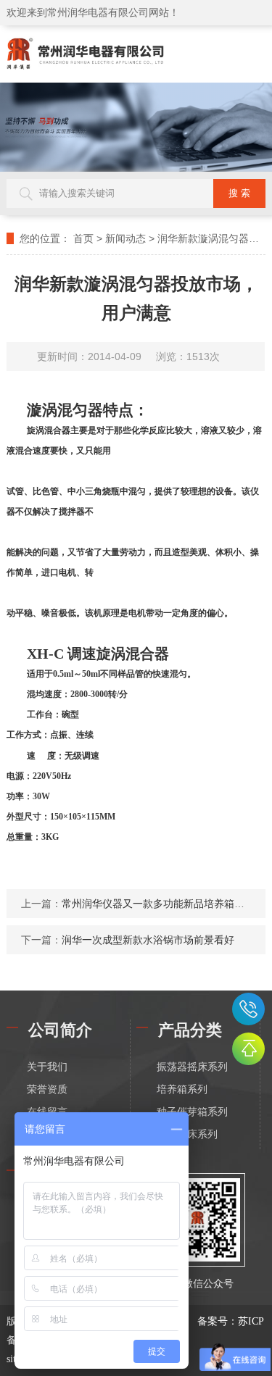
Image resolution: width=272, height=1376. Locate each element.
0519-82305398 (248, 1009)
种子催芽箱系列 (192, 1111)
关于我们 (47, 1067)
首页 (83, 238)
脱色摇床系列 (187, 1134)
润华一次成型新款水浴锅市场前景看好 (148, 940)
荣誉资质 (47, 1089)
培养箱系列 (182, 1089)
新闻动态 (125, 238)
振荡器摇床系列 (192, 1067)
